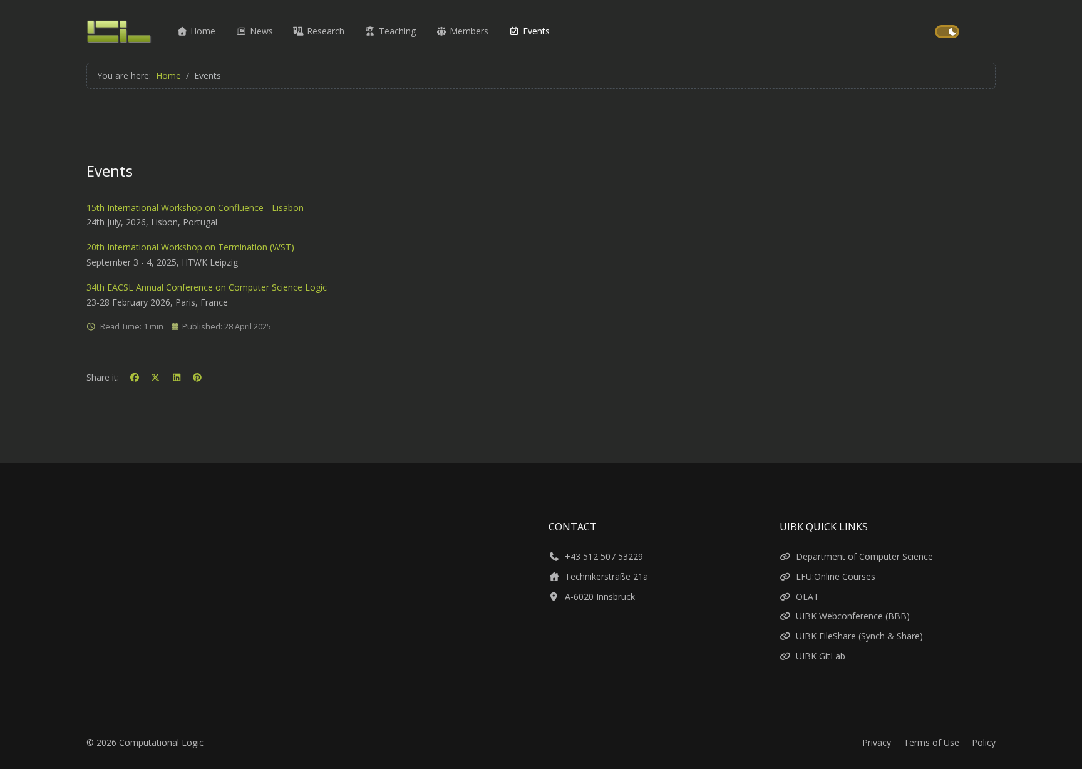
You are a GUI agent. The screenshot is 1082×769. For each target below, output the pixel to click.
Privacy (876, 742)
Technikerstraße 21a (606, 576)
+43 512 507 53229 (604, 556)
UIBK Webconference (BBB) (853, 616)
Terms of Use (931, 742)
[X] (156, 377)
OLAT (807, 596)
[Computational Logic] (119, 31)
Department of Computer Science (864, 556)
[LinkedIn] (176, 377)
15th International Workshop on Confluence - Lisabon (195, 208)
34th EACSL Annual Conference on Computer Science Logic (206, 287)
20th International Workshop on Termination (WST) (190, 247)
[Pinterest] (198, 377)
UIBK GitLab (820, 656)
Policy (984, 742)
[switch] (947, 31)
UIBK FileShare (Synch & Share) (859, 636)
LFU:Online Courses (835, 576)
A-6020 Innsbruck (600, 596)
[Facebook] (134, 377)
